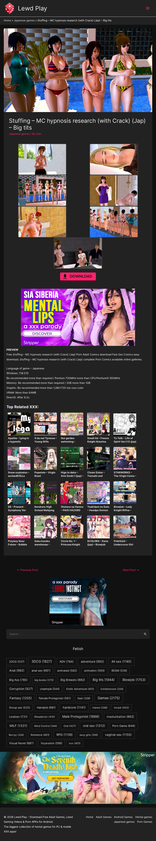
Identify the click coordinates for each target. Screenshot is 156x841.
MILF (18, 726)
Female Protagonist (55, 698)
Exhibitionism (112, 688)
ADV (67, 661)
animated (67, 670)
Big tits (104, 680)
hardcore (74, 707)
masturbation (120, 716)
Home (89, 817)
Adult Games (103, 817)
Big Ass (18, 680)
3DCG (42, 661)
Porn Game (123, 726)
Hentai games (143, 817)
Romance (40, 734)
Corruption (21, 689)
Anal (16, 670)
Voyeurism (51, 743)
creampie (50, 688)
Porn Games (144, 821)
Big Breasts (72, 680)
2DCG (16, 661)
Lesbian (18, 716)
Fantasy (21, 698)
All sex (121, 661)
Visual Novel (21, 743)
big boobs (44, 679)
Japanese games (19, 133)
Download (81, 276)
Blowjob (134, 680)
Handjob (46, 707)
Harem (99, 707)
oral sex (94, 726)
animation (94, 670)
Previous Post (27, 570)
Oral (70, 725)
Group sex (19, 707)
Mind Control (45, 725)
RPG (65, 735)
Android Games (123, 817)
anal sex (41, 670)
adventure (92, 661)
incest (121, 707)
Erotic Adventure (80, 688)
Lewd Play (32, 8)
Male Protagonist (80, 716)
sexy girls (89, 734)
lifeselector (44, 716)
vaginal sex (118, 735)
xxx (74, 743)
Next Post (131, 570)
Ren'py (16, 734)
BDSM (119, 670)
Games (109, 698)
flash (83, 698)
